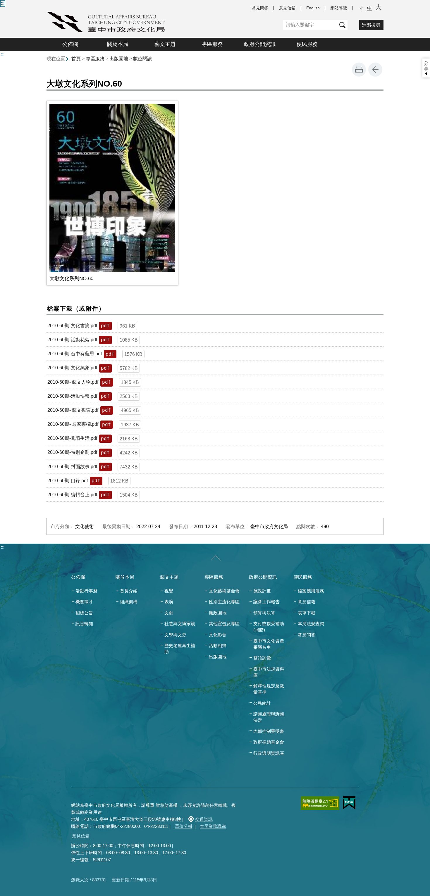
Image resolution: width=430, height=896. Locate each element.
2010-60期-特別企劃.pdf (72, 452)
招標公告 (84, 612)
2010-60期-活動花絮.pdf (72, 339)
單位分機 (183, 826)
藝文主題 (165, 44)
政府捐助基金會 (268, 742)
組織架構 (128, 601)
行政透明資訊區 (268, 753)
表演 (168, 601)
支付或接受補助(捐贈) (268, 626)
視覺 (168, 590)
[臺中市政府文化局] (106, 22)
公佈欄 (70, 44)
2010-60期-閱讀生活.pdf (72, 438)
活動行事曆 (86, 590)
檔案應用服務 (311, 590)
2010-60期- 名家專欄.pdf (72, 424)
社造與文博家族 (179, 623)
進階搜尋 (371, 25)
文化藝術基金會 (224, 590)
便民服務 (307, 44)
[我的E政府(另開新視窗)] (349, 803)
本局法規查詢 (311, 623)
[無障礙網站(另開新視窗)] (320, 803)
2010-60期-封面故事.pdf (72, 466)
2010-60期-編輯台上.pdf (72, 494)
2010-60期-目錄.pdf (67, 480)
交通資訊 (204, 819)
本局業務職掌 (213, 826)
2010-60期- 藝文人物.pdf (72, 382)
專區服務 (212, 44)
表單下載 (306, 612)
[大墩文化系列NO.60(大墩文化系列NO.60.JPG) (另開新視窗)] (112, 188)
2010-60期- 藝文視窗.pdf (72, 410)
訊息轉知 (84, 623)
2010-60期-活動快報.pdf (72, 396)
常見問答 (260, 8)
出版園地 (118, 58)
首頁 (76, 58)
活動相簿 (217, 645)
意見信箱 (287, 8)
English (313, 8)
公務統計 (262, 703)
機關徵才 (84, 601)
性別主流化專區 (224, 601)
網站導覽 (339, 8)
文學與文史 (175, 634)
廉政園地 (217, 612)
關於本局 (117, 44)
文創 (168, 612)
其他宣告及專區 (224, 623)
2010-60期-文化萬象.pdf (72, 367)
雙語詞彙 (262, 657)
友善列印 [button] (359, 70)
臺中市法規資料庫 (268, 672)
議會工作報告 (266, 601)
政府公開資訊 (260, 44)
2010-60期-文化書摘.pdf (72, 325)
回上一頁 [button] (375, 70)
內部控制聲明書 (268, 731)
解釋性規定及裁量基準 (268, 689)
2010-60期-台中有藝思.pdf (74, 353)
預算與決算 (264, 612)
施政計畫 (262, 590)
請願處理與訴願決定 (268, 717)
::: (2, 3)
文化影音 (217, 634)
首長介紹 (128, 590)
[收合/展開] (216, 558)
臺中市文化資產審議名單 (268, 643)
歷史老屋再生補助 (179, 648)
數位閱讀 (142, 58)
